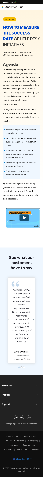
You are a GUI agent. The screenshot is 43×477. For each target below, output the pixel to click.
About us (9, 436)
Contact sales (21, 450)
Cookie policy (13, 445)
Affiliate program (28, 445)
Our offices (34, 450)
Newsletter (8, 450)
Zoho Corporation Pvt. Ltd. (21, 468)
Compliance (19, 441)
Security (8, 441)
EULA (18, 436)
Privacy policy (32, 441)
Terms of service (29, 436)
